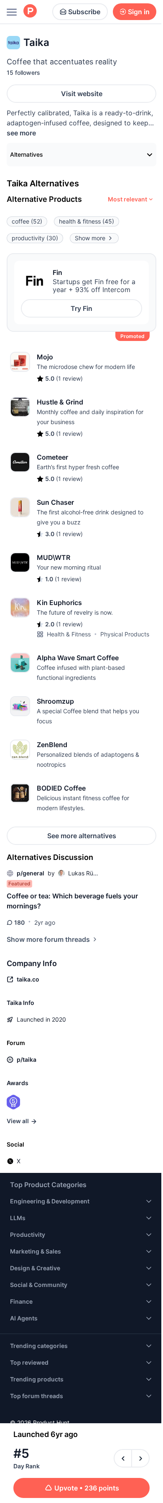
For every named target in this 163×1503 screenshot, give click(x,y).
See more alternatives (81, 836)
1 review (69, 378)
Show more (90, 238)
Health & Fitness (69, 634)
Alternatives (26, 154)
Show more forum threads (48, 939)
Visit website (81, 93)
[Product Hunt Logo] (30, 11)
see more (21, 133)
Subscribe (84, 12)
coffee (27, 221)
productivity (35, 238)
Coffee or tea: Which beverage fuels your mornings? (72, 901)
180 (19, 922)
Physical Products (124, 634)
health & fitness (86, 221)
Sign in (139, 12)
